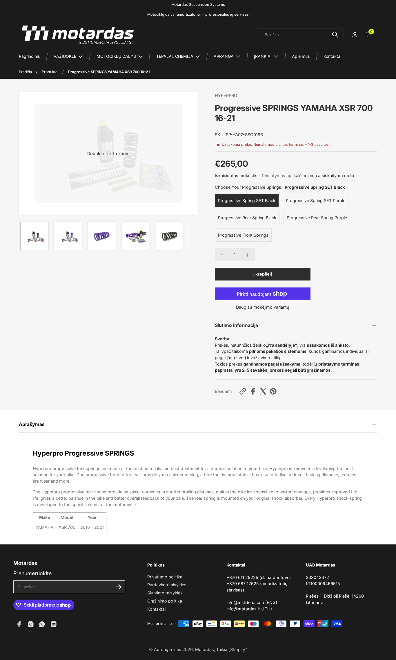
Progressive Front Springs (243, 235)
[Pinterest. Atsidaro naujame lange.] (273, 391)
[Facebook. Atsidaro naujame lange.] (253, 391)
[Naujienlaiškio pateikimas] (118, 586)
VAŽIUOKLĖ (65, 56)
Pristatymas (273, 175)
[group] (34, 236)
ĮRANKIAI (263, 56)
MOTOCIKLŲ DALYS (116, 56)
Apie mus (301, 56)
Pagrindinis (29, 56)
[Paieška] (335, 34)
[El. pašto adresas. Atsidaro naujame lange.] (53, 624)
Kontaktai (332, 56)
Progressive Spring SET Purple (315, 200)
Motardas (204, 649)
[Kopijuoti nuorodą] (242, 391)
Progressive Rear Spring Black (247, 217)
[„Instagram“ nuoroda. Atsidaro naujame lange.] (31, 624)
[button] (108, 153)
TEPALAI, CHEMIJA (174, 56)
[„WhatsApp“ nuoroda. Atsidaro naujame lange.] (42, 624)
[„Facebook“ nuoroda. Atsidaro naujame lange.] (19, 624)
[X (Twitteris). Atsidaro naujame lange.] (263, 391)
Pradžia (25, 72)
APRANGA (224, 56)
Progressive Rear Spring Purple (317, 217)
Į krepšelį (262, 273)
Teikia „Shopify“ (231, 649)
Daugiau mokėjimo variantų (262, 307)
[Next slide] (190, 153)
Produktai (50, 72)
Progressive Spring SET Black (246, 200)
